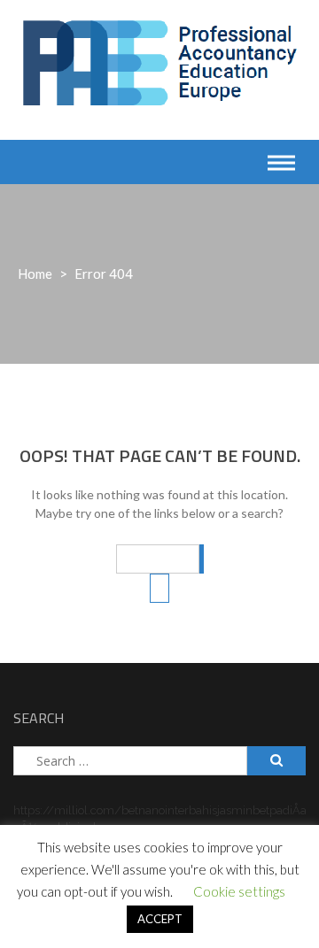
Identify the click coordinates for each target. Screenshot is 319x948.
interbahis (191, 810)
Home (35, 273)
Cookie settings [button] (239, 891)
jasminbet (243, 810)
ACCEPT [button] (160, 919)
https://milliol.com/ (67, 810)
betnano (143, 810)
